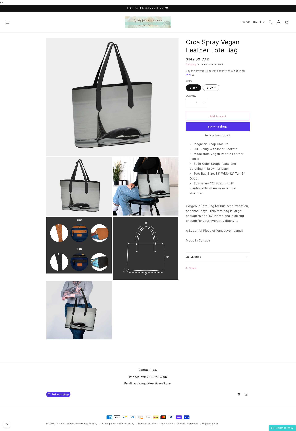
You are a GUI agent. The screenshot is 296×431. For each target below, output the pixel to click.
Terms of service (147, 423)
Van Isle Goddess (65, 423)
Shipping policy (210, 423)
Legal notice (166, 423)
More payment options (218, 135)
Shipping (191, 64)
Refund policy (108, 423)
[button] (8, 22)
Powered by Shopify (86, 423)
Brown (211, 87)
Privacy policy (126, 423)
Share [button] (193, 267)
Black (193, 87)
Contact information (187, 423)
